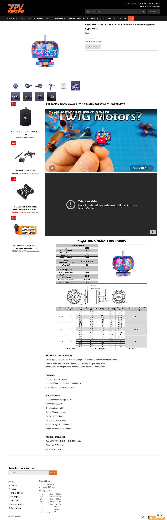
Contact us (13, 500)
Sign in (142, 6)
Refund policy (15, 508)
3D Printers (123, 18)
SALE (131, 18)
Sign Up (53, 473)
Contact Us (157, 518)
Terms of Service (16, 504)
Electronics (59, 18)
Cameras (71, 18)
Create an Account (153, 6)
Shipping (12, 489)
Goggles (100, 18)
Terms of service (16, 493)
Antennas (80, 18)
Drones (22, 18)
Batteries (49, 18)
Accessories (111, 18)
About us (13, 485)
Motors (32, 18)
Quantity (88, 33)
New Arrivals (12, 18)
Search (12, 481)
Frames (40, 18)
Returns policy (15, 497)
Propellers (91, 18)
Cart (155, 11)
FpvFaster (17, 516)
